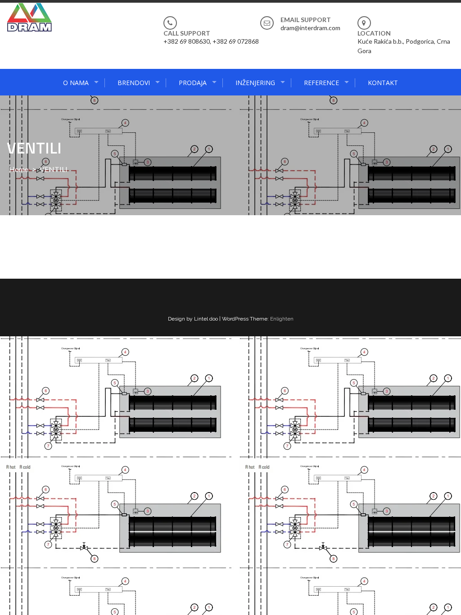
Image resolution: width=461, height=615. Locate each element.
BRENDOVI (134, 82)
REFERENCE (321, 82)
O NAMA (76, 82)
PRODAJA (193, 82)
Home (18, 169)
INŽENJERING (255, 82)
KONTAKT (383, 82)
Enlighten (282, 319)
